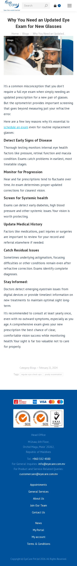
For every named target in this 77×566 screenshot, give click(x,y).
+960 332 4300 (41, 459)
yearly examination (53, 374)
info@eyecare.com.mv (51, 464)
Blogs (10, 40)
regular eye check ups (31, 374)
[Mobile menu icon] (69, 5)
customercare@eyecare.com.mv (38, 474)
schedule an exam (16, 127)
